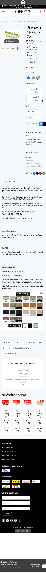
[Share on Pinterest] (40, 173)
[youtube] (11, 520)
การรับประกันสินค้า (8, 451)
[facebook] (3, 520)
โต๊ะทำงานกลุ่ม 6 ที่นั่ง (19, 21)
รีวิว (23, 385)
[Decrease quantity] (36, 117)
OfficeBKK (37, 152)
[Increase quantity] (42, 117)
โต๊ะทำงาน (20, 342)
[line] (15, 520)
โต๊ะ (4, 348)
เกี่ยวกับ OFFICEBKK (10, 455)
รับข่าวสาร (6, 513)
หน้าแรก (5, 21)
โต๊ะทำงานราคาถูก (9, 353)
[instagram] (7, 520)
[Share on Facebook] (34, 173)
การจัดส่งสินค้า (7, 447)
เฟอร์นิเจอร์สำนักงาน (21, 348)
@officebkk (19, 7)
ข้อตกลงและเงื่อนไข (9, 459)
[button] (40, 12)
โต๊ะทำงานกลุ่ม (8, 342)
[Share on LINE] (43, 173)
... (10, 21)
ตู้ (9, 348)
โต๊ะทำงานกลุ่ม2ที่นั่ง (35, 342)
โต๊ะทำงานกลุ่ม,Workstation (32, 162)
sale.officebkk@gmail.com (34, 6)
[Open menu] (3, 12)
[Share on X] (37, 173)
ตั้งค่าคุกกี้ (35, 566)
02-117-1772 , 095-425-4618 (13, 6)
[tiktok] (19, 520)
